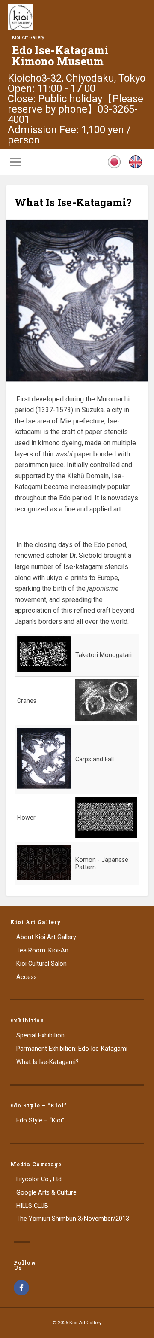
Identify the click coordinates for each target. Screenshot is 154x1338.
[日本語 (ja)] (114, 166)
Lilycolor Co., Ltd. (39, 1179)
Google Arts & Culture (46, 1192)
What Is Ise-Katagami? (73, 202)
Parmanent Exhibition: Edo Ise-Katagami (71, 1048)
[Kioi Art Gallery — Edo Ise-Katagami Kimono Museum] (20, 28)
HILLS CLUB (32, 1206)
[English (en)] (135, 166)
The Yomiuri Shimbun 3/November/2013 (72, 1218)
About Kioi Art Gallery (46, 937)
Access (26, 977)
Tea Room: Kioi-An (42, 950)
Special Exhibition (40, 1035)
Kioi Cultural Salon (41, 963)
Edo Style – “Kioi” (40, 1120)
